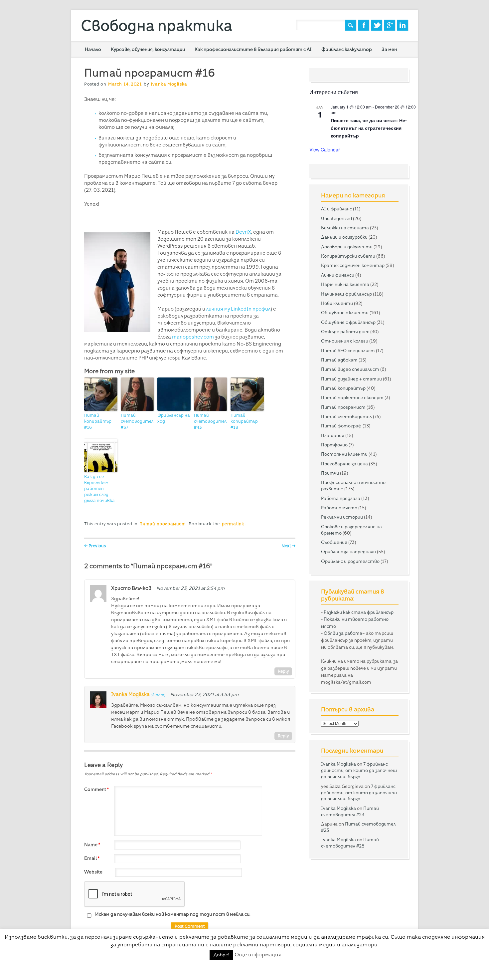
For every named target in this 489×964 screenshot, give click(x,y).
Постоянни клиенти (344, 454)
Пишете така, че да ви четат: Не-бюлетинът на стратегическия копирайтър (369, 127)
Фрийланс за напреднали (348, 551)
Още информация (258, 954)
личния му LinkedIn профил (238, 309)
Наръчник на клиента (345, 284)
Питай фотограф (341, 425)
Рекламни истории (342, 517)
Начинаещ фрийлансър (346, 294)
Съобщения (334, 542)
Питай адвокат (339, 359)
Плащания (332, 435)
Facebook (363, 25)
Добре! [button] (221, 954)
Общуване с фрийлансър (348, 322)
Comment (96, 789)
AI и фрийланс (336, 208)
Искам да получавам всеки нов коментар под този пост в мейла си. (172, 914)
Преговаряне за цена (344, 463)
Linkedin (402, 25)
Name (92, 844)
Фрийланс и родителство (350, 561)
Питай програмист (162, 523)
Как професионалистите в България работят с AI (253, 49)
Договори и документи (347, 246)
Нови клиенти (337, 303)
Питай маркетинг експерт (352, 397)
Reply (283, 671)
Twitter (376, 25)
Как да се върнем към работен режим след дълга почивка (99, 488)
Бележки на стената (345, 227)
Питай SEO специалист (348, 350)
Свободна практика (156, 25)
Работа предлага (340, 498)
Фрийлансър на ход (173, 418)
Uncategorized (336, 218)
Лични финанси (337, 275)
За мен (389, 49)
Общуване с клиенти (345, 312)
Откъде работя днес (345, 331)
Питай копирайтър (343, 388)
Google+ (389, 25)
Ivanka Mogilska (169, 84)
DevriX (243, 232)
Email (91, 858)
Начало (93, 49)
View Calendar (324, 149)
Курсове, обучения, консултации (148, 49)
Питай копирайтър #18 (244, 421)
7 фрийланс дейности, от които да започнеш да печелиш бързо (359, 770)
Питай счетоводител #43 (210, 421)
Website (93, 871)
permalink (233, 523)
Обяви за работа (343, 633)
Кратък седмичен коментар (353, 265)
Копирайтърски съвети (348, 256)
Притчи (330, 473)
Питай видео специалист (350, 369)
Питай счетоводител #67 (137, 421)
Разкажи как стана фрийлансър (359, 612)
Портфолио (334, 444)
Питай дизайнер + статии (351, 378)
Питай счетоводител (346, 416)
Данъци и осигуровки (344, 237)
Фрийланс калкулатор (346, 49)
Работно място (339, 507)
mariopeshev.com (193, 337)
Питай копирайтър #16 (97, 421)
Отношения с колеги (344, 341)
